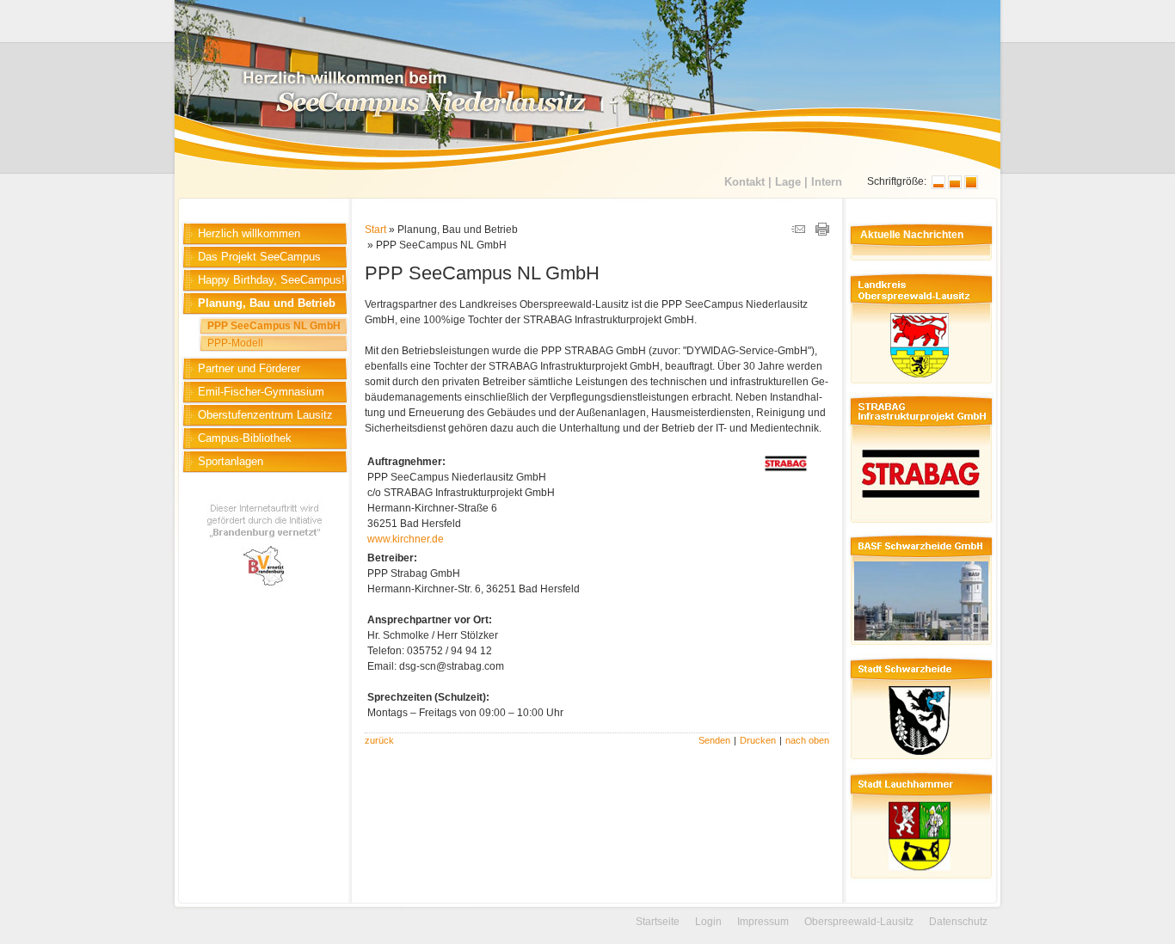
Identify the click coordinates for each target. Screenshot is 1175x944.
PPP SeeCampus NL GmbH (274, 326)
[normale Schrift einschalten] (938, 186)
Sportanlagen (230, 461)
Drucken (758, 740)
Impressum (763, 922)
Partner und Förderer (249, 368)
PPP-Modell (235, 343)
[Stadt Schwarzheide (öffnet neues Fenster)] (919, 762)
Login (708, 922)
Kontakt (744, 181)
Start (375, 230)
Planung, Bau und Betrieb (266, 303)
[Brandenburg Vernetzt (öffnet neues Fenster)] (265, 591)
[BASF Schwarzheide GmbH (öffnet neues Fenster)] (919, 647)
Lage (788, 181)
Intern (826, 181)
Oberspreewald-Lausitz (859, 922)
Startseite (658, 922)
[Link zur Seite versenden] (798, 232)
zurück (379, 740)
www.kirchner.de (405, 539)
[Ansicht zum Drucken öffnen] (822, 232)
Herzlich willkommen (249, 233)
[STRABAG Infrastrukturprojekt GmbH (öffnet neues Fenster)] (919, 524)
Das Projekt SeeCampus (259, 256)
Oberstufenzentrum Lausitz (265, 414)
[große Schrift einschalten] (955, 186)
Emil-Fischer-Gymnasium (261, 391)
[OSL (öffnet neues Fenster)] (919, 386)
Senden (714, 740)
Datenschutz (958, 922)
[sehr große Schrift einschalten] (971, 186)
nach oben (807, 740)
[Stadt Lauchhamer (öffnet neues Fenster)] (919, 881)
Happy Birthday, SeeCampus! (271, 279)
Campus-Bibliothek (245, 438)
